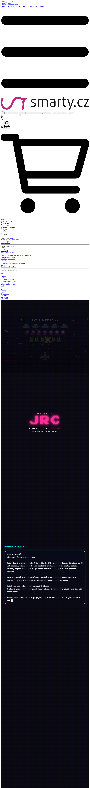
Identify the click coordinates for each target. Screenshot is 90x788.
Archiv (3, 275)
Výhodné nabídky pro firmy (8, 267)
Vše (2, 113)
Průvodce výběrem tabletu (8, 259)
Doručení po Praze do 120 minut (10, 239)
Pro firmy (70, 113)
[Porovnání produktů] (2, 128)
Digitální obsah (57, 113)
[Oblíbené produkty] (2, 120)
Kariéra (3, 273)
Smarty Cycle (26, 6)
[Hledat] (19, 115)
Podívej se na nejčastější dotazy (9, 4)
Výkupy (32, 6)
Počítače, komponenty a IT (45, 113)
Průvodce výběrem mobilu (8, 257)
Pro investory (5, 6)
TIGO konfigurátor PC (25, 255)
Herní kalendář (5, 265)
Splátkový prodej (5, 241)
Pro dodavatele (16, 6)
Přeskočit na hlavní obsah (8, 1)
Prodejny (41, 6)
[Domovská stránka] (45, 103)
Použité (65, 113)
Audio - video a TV (31, 113)
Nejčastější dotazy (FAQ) (8, 252)
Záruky (3, 247)
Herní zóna (22, 113)
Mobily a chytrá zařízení (11, 113)
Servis (36, 6)
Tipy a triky (4, 260)
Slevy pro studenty (20, 263)
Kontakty (3, 271)
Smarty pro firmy (5, 243)
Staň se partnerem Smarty (8, 279)
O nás (15, 270)
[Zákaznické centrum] (2, 117)
